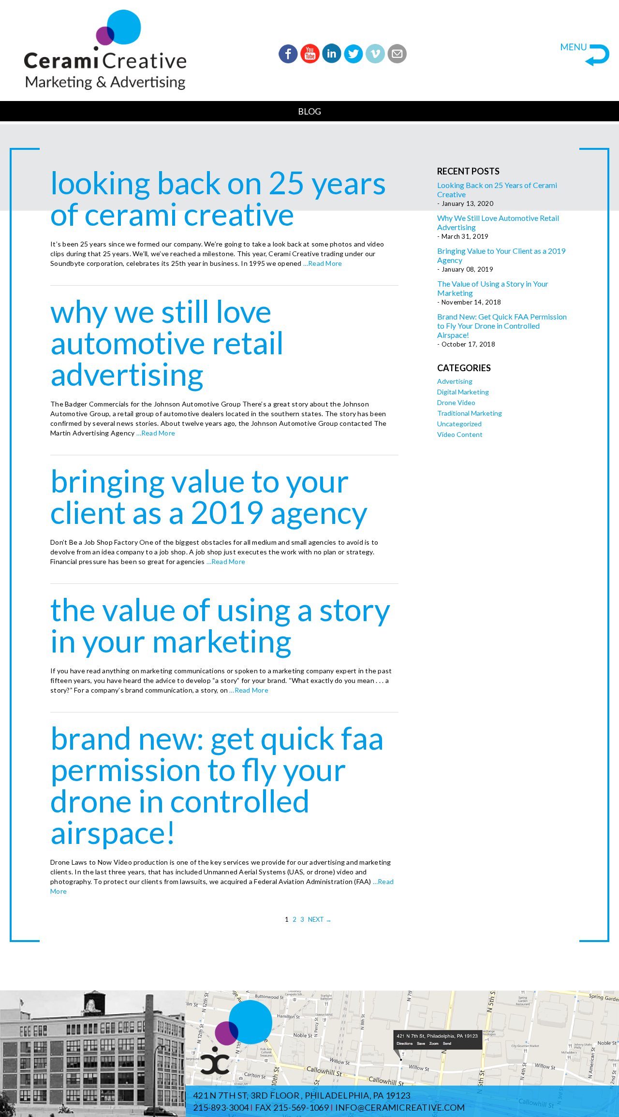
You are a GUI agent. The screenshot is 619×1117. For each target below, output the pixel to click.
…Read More (322, 263)
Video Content (460, 434)
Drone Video (456, 402)
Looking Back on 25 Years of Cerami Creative (218, 197)
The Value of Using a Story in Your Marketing (220, 624)
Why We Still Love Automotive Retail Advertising (167, 342)
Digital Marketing (463, 392)
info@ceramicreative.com (400, 1107)
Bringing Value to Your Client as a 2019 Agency (209, 496)
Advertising (454, 381)
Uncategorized (459, 424)
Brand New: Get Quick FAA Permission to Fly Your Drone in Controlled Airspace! (217, 785)
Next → (320, 919)
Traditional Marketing (469, 413)
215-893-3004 (221, 1107)
